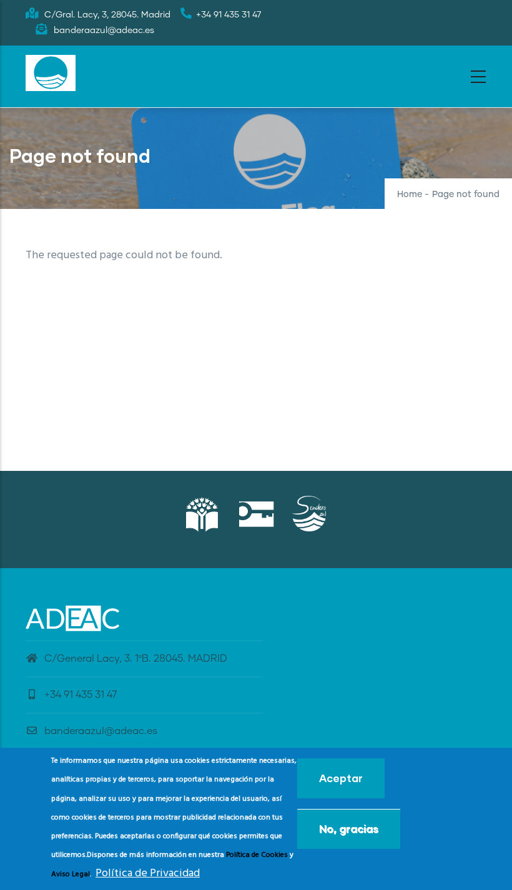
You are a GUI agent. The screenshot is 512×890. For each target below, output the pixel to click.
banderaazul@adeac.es (100, 731)
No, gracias (348, 828)
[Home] (51, 73)
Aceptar (341, 778)
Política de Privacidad (148, 873)
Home (409, 194)
